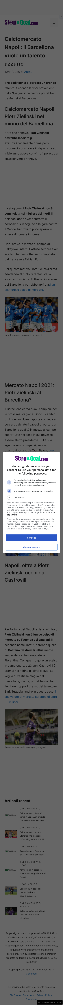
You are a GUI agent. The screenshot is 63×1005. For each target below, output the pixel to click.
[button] (31, 497)
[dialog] (31, 502)
